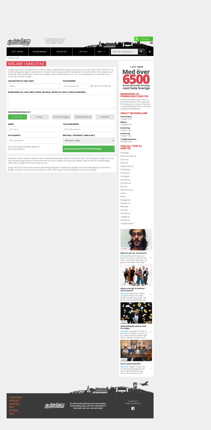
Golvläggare (124, 176)
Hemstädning (125, 183)
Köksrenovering (126, 190)
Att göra (17, 51)
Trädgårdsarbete (126, 223)
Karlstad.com (13, 58)
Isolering (123, 186)
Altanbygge (124, 153)
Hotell (83, 51)
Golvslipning (125, 179)
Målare (123, 196)
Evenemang (39, 51)
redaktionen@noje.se (133, 403)
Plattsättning (125, 203)
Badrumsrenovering (128, 156)
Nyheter (62, 51)
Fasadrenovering (126, 166)
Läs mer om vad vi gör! (92, 408)
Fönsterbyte (125, 173)
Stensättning (125, 213)
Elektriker (124, 163)
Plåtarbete (124, 206)
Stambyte (124, 210)
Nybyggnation (125, 200)
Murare (123, 193)
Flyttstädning (125, 169)
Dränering (124, 159)
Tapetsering (125, 220)
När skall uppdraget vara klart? (79, 135)
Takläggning (124, 217)
